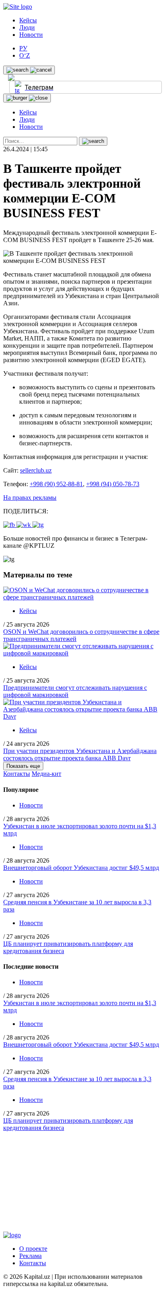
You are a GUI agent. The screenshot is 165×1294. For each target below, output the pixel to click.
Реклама (30, 1255)
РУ (23, 48)
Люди (27, 27)
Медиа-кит (46, 773)
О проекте (33, 1248)
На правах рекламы (29, 497)
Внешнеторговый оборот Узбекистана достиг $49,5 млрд (81, 867)
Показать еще (23, 766)
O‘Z (24, 55)
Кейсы (28, 20)
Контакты (16, 773)
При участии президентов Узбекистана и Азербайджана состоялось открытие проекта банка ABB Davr (80, 754)
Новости (31, 34)
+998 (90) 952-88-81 (56, 484)
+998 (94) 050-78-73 (112, 484)
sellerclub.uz (36, 470)
